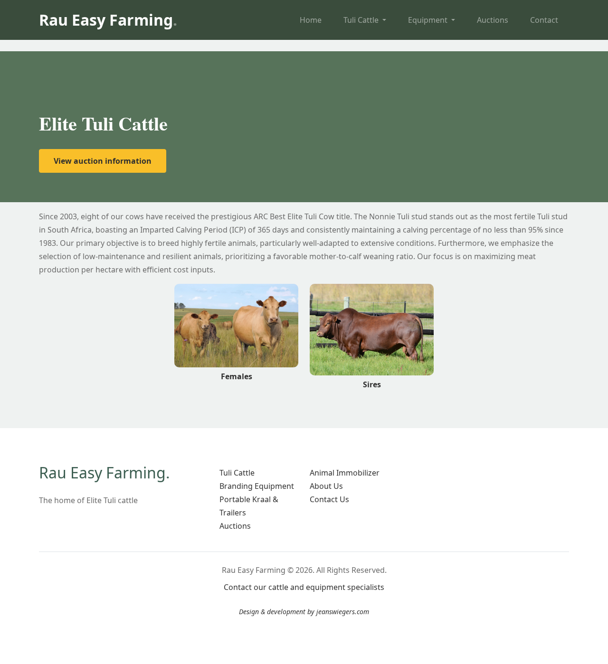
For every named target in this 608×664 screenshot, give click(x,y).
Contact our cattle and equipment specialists (304, 587)
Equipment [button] (428, 20)
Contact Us (329, 499)
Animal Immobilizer (345, 473)
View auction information (103, 161)
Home (311, 20)
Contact (544, 20)
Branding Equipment (256, 486)
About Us (326, 486)
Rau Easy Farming (108, 20)
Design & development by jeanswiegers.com (304, 611)
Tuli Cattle (237, 473)
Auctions (492, 20)
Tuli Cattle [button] (361, 20)
